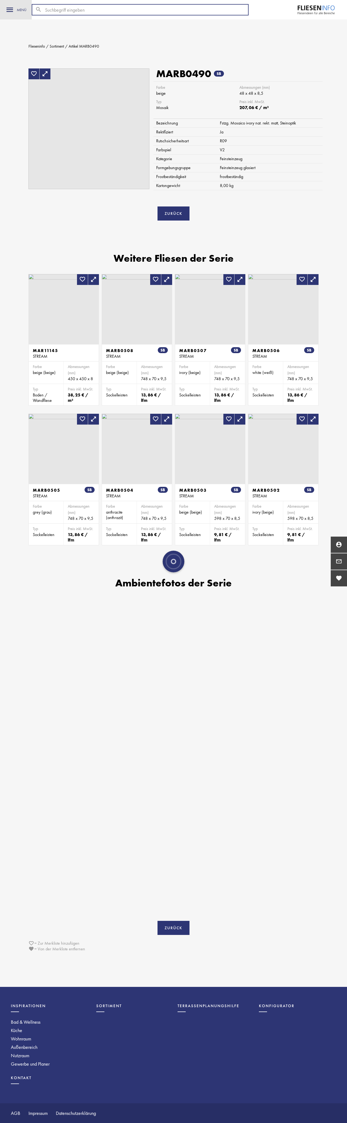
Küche (16, 1030)
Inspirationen (28, 1006)
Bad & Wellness (25, 1022)
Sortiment (57, 46)
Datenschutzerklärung (76, 1113)
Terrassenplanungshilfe (208, 1006)
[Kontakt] (339, 561)
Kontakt (21, 1078)
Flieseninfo (36, 46)
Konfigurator (276, 1006)
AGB (15, 1113)
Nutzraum (20, 1055)
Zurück (173, 213)
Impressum (38, 1113)
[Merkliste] (339, 578)
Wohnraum (21, 1039)
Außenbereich (24, 1047)
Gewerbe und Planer (30, 1064)
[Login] (339, 545)
